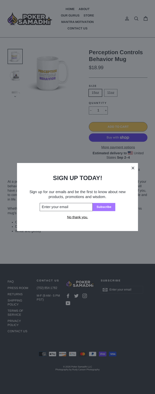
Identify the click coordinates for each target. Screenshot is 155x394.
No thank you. (77, 217)
